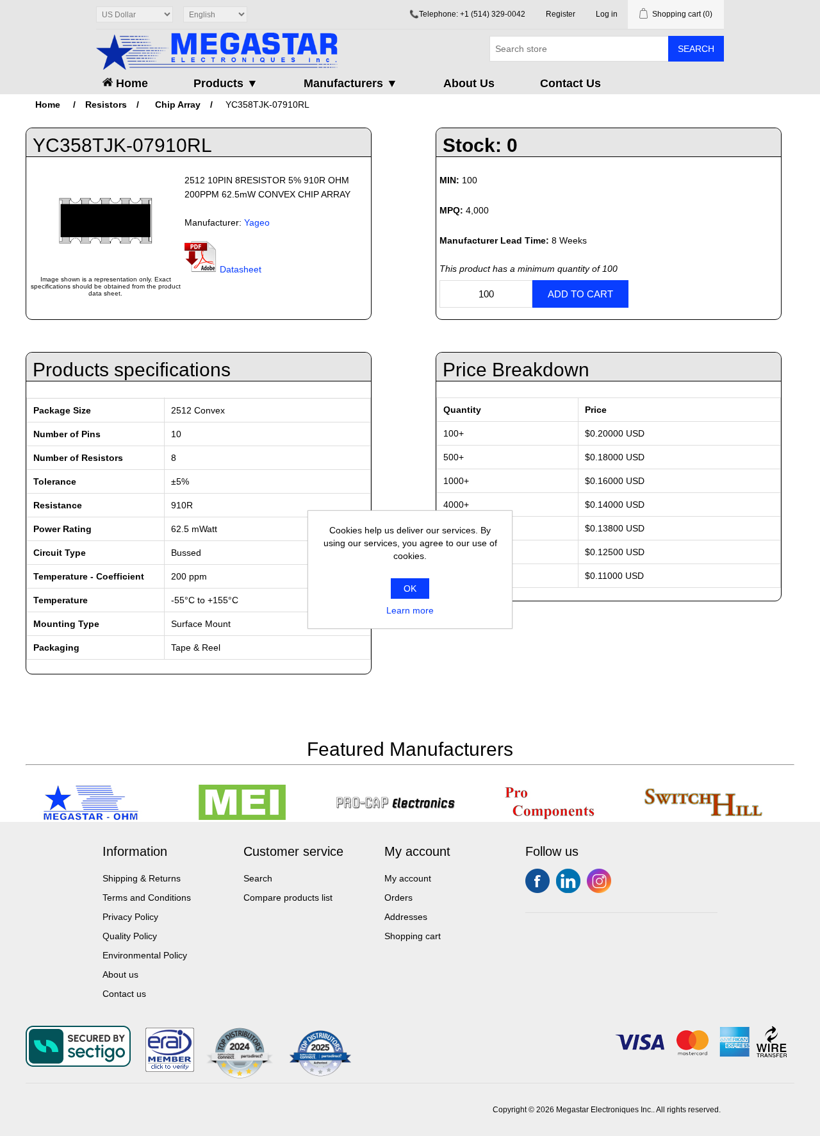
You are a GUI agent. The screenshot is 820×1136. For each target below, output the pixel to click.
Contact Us (570, 83)
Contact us (124, 994)
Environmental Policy (144, 955)
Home (130, 83)
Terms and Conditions (146, 897)
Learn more (410, 610)
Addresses (405, 917)
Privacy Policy (130, 917)
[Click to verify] (169, 1069)
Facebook (537, 881)
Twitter (568, 881)
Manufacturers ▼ (351, 83)
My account (407, 878)
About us (120, 974)
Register (560, 14)
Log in (607, 14)
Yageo (257, 222)
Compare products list (287, 897)
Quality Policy (129, 936)
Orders (398, 897)
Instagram (599, 881)
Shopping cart (412, 936)
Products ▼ (225, 83)
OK (410, 588)
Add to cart (580, 293)
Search (696, 49)
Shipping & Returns (141, 878)
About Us (469, 83)
